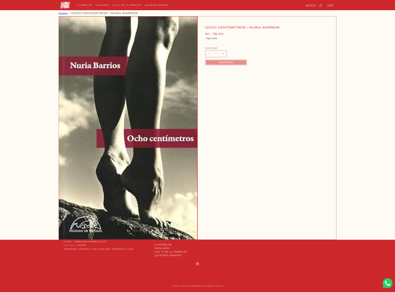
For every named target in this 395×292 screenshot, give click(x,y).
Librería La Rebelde (190, 286)
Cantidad (211, 48)
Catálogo (161, 248)
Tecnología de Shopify (212, 286)
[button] (310, 5)
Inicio (63, 13)
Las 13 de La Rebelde (170, 252)
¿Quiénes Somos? (168, 255)
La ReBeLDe (163, 245)
